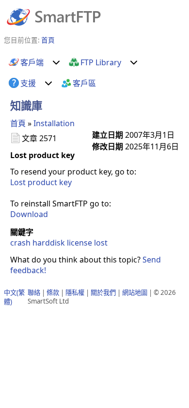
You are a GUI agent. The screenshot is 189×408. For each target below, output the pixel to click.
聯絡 (34, 292)
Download (29, 214)
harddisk (48, 242)
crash (20, 242)
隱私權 (74, 292)
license (79, 242)
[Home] (54, 16)
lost (101, 242)
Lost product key (41, 182)
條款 (53, 292)
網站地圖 (134, 292)
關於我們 (103, 292)
